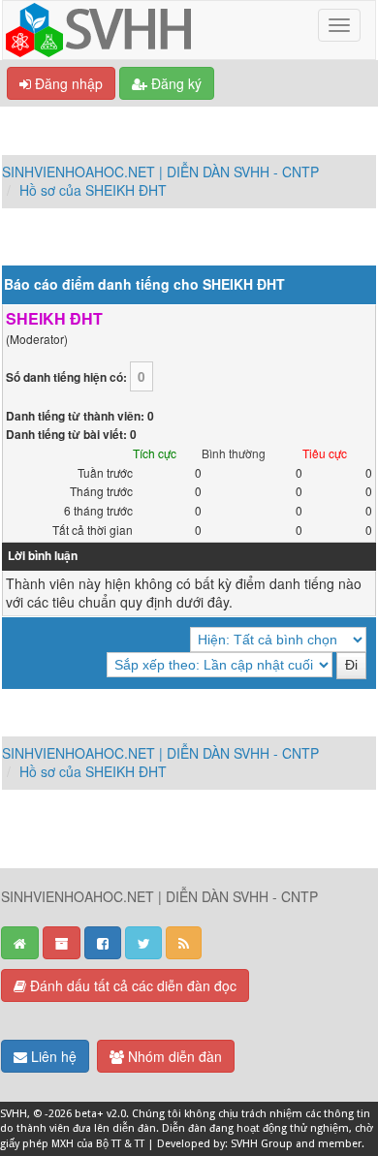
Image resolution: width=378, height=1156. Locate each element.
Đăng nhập (67, 83)
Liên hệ (52, 1056)
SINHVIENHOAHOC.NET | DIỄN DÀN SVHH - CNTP (160, 171)
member (340, 1144)
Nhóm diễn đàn (173, 1056)
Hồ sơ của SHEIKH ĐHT (93, 190)
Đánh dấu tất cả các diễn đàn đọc (131, 985)
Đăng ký (174, 83)
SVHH (13, 1114)
